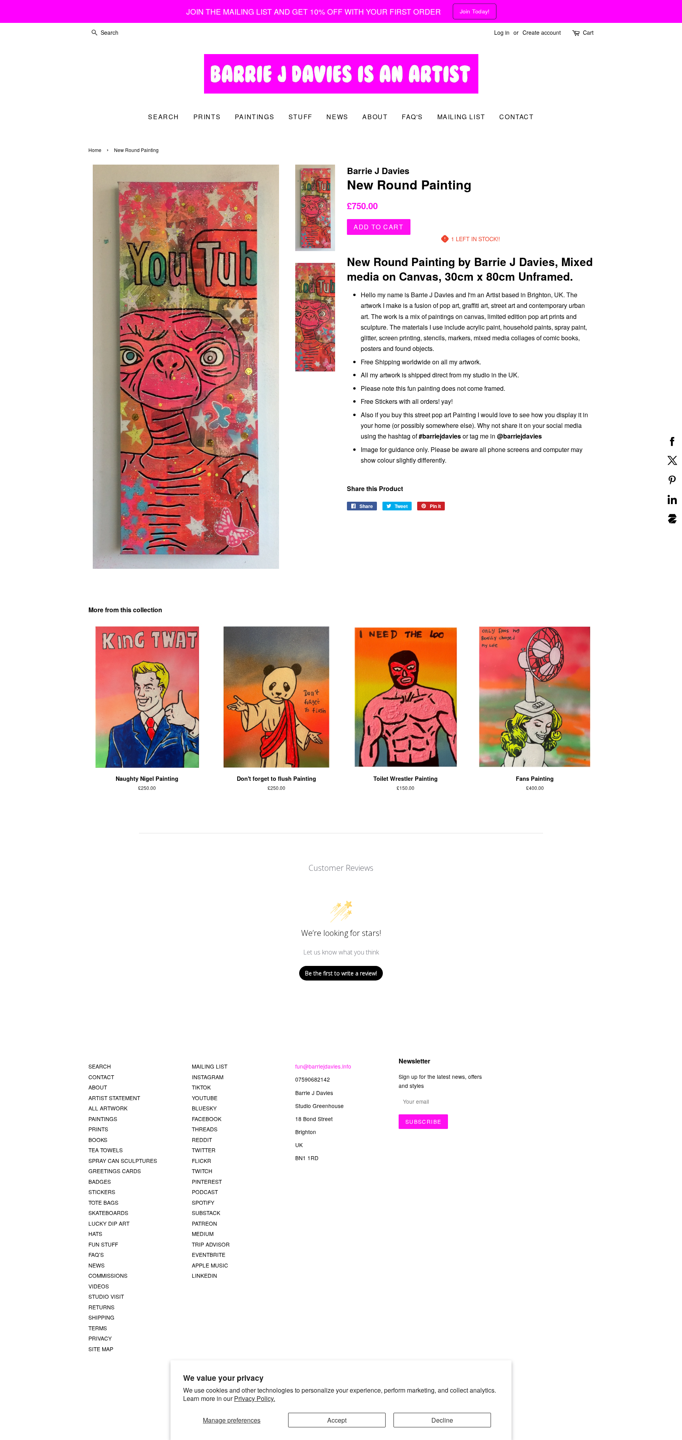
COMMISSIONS (107, 1275)
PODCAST (205, 1192)
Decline (442, 1420)
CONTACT (101, 1077)
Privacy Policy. (254, 1398)
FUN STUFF (103, 1244)
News (337, 116)
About (375, 116)
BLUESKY (204, 1108)
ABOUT (97, 1087)
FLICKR (201, 1160)
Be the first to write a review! (341, 973)
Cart (588, 32)
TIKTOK (201, 1087)
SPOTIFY (203, 1202)
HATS (95, 1234)
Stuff (301, 116)
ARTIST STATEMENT (114, 1098)
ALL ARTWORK (107, 1108)
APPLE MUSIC (210, 1265)
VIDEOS (98, 1286)
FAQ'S (96, 1254)
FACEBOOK (206, 1119)
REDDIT (202, 1140)
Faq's (412, 116)
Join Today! (474, 11)
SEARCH (163, 116)
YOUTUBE (204, 1098)
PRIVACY (100, 1338)
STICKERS (101, 1192)
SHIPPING (101, 1317)
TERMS (97, 1328)
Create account (542, 32)
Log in (502, 32)
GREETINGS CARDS (114, 1171)
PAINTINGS (102, 1119)
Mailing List (461, 116)
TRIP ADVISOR (211, 1244)
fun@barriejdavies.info (323, 1066)
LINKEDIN (204, 1275)
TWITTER (203, 1150)
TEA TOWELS (105, 1150)
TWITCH (202, 1171)
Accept (337, 1420)
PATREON (204, 1223)
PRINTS (98, 1129)
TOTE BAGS (103, 1202)
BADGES (99, 1181)
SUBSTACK (206, 1213)
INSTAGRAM (207, 1077)
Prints (207, 116)
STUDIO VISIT (106, 1296)
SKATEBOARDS (108, 1213)
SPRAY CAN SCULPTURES (122, 1160)
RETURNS (101, 1307)
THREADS (204, 1129)
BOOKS (97, 1140)
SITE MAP (100, 1349)
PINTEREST (207, 1181)
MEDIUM (203, 1234)
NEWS (96, 1265)
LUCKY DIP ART (108, 1223)
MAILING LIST (209, 1066)
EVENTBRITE (208, 1254)
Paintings (254, 116)
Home (94, 149)
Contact (516, 116)
